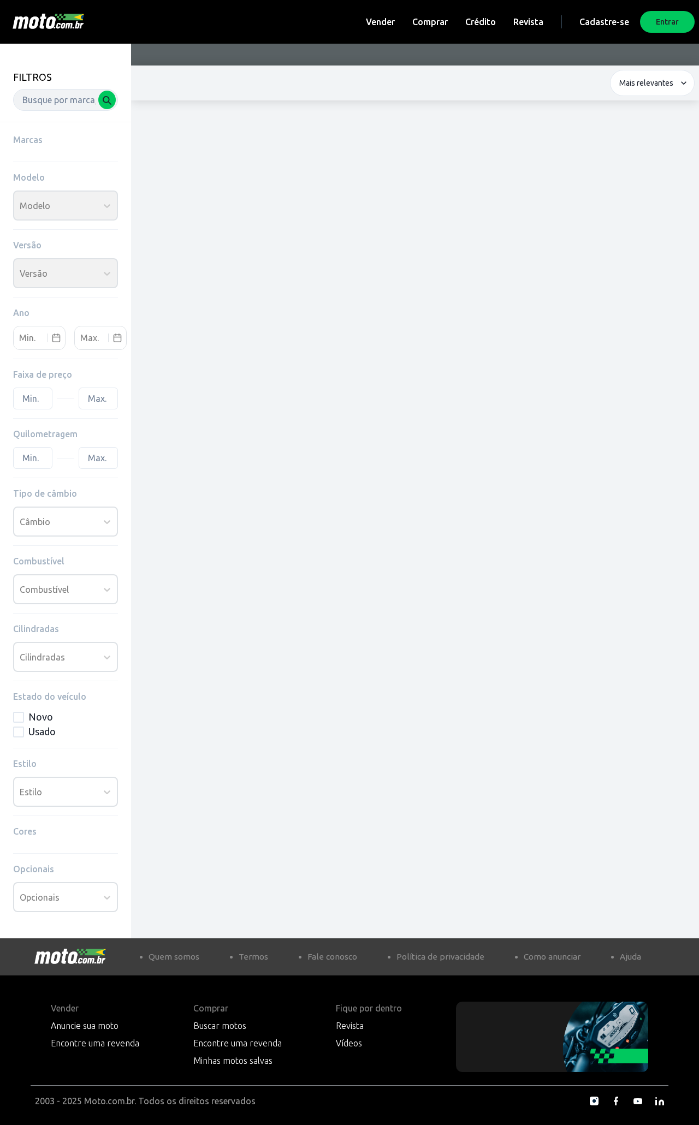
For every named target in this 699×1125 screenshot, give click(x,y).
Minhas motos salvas (233, 1061)
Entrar (667, 21)
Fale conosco (332, 956)
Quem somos (174, 956)
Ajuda (630, 956)
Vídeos (349, 1043)
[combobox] (65, 100)
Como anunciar (552, 956)
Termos (253, 956)
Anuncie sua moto (85, 1026)
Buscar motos (219, 1026)
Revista (528, 22)
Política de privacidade (440, 956)
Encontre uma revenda (95, 1043)
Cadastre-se (604, 22)
